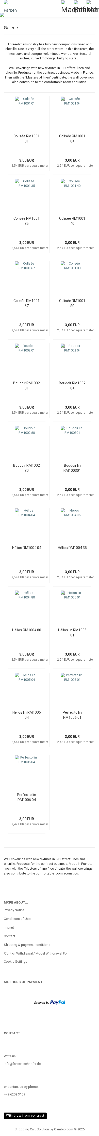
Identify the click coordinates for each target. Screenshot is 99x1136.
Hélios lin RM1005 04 (26, 715)
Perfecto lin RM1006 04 (26, 797)
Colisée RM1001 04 (72, 138)
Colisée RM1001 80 (72, 303)
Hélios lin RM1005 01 (72, 632)
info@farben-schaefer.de (22, 1064)
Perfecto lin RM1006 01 (72, 715)
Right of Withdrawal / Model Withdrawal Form (37, 953)
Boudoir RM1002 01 (26, 385)
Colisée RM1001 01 (26, 138)
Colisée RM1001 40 (72, 221)
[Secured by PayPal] (49, 1002)
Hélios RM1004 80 (26, 630)
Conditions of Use (17, 919)
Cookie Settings (15, 961)
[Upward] (85, 1128)
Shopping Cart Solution (31, 1129)
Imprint (9, 927)
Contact (9, 936)
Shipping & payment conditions (27, 945)
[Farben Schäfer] (10, 6)
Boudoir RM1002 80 (26, 468)
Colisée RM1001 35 (26, 221)
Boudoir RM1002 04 (72, 385)
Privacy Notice (14, 910)
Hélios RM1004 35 (72, 548)
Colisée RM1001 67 (26, 303)
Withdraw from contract (25, 1115)
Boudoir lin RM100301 (72, 468)
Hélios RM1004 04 (26, 548)
